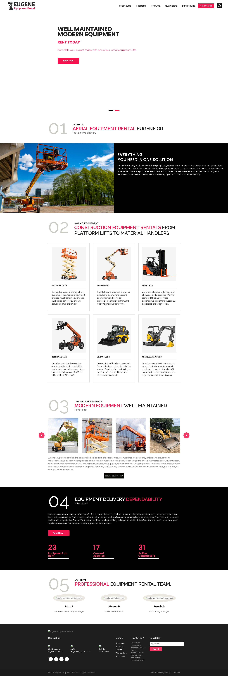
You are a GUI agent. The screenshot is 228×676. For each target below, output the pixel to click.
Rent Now (68, 60)
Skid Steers (120, 656)
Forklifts (156, 6)
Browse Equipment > (114, 476)
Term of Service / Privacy (160, 672)
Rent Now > (59, 532)
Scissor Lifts (125, 6)
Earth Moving (188, 6)
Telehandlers (171, 6)
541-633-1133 (206, 6)
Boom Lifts (141, 6)
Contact (176, 672)
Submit (156, 649)
